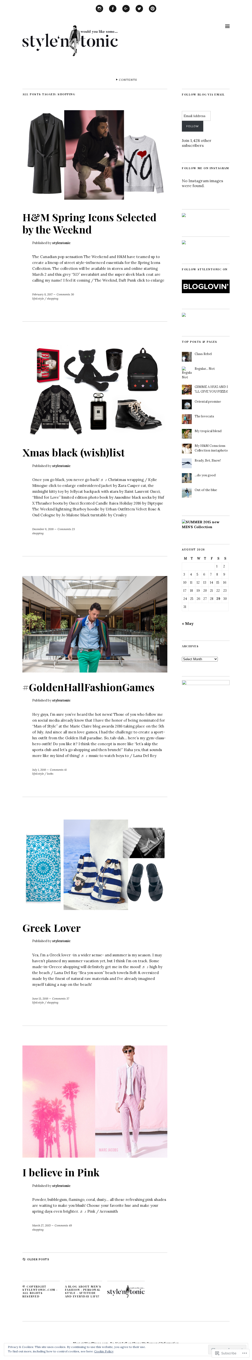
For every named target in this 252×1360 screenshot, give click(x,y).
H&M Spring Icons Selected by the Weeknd (89, 223)
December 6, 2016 (43, 529)
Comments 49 (63, 1225)
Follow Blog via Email (203, 94)
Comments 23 (66, 529)
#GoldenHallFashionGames (88, 687)
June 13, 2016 (40, 998)
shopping (52, 298)
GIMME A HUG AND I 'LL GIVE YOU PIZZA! (211, 389)
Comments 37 (60, 998)
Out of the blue (206, 490)
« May (188, 623)
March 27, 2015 (41, 1225)
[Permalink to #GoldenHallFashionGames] (94, 671)
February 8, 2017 (42, 294)
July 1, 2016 (39, 769)
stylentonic (61, 243)
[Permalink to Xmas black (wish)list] (94, 436)
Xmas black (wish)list (73, 452)
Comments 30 (65, 294)
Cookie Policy (103, 1351)
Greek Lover (51, 927)
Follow (192, 126)
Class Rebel (203, 354)
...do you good (205, 475)
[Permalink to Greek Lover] (94, 911)
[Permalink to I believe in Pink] (94, 1156)
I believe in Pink (61, 1172)
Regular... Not (205, 369)
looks (50, 773)
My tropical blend (208, 431)
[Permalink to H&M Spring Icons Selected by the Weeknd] (94, 201)
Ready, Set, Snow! (208, 460)
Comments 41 (58, 769)
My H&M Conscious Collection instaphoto (211, 448)
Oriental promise (208, 401)
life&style (38, 298)
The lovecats (204, 416)
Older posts (38, 1259)
